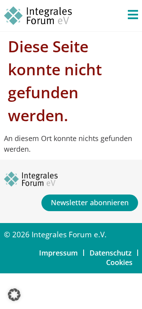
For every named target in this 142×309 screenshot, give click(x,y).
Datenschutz (111, 253)
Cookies (119, 262)
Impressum (58, 253)
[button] (14, 294)
